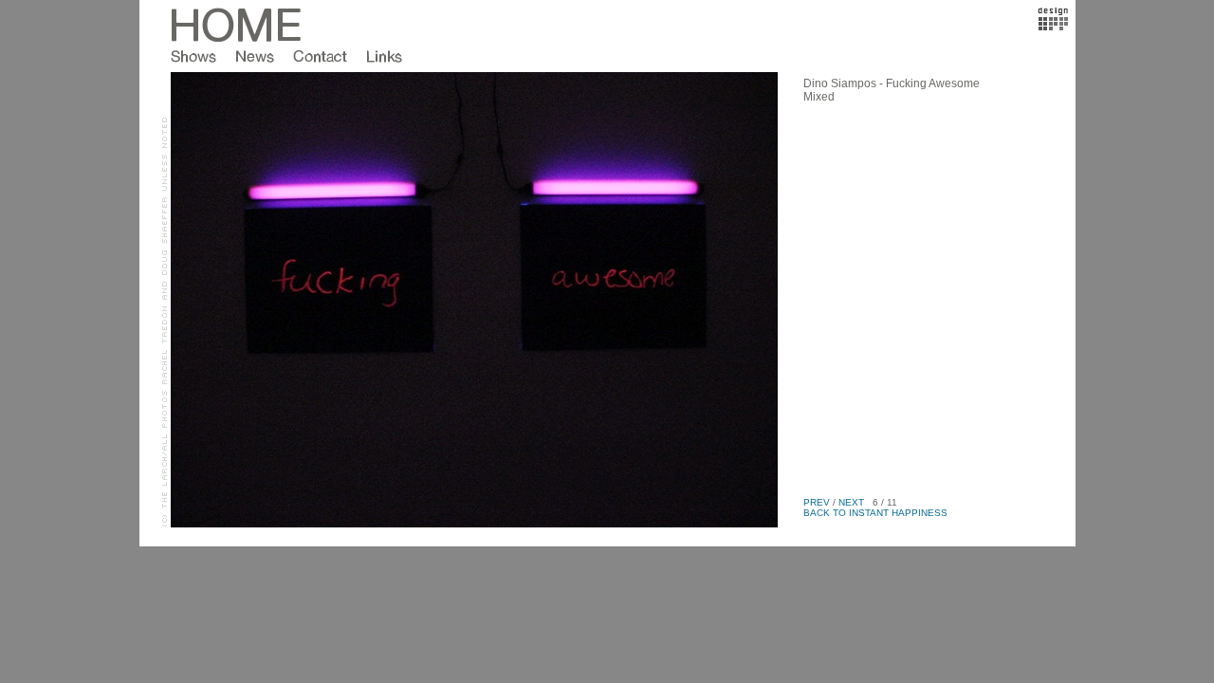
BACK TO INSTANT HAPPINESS (875, 513)
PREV (816, 502)
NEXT (851, 502)
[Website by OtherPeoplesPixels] (1053, 26)
